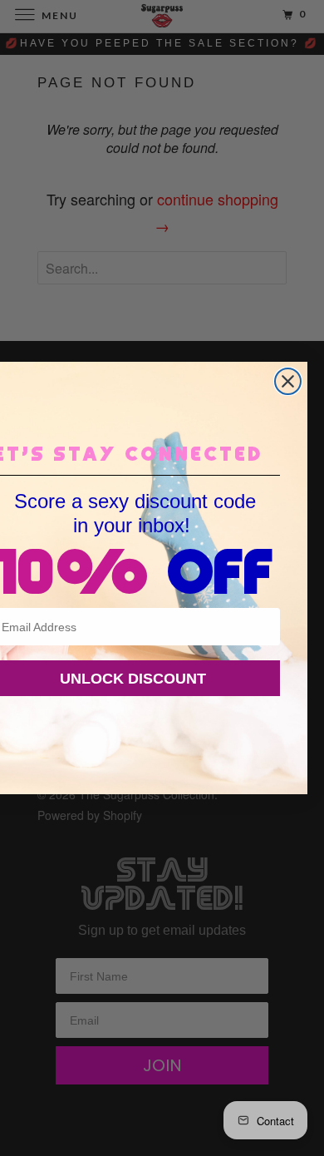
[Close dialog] (288, 381)
